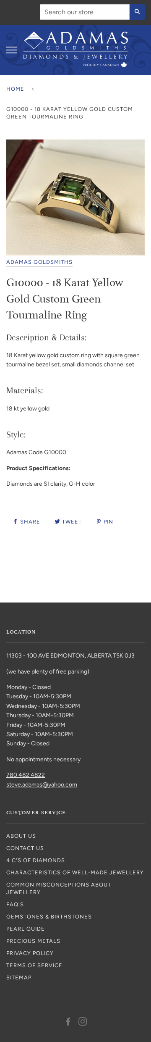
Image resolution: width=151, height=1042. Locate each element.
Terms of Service (34, 965)
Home (15, 89)
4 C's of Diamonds (35, 860)
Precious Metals (33, 941)
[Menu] (11, 50)
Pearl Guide (25, 929)
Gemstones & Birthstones (49, 916)
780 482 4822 (25, 775)
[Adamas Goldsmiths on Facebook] (68, 1023)
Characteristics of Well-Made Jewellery (75, 872)
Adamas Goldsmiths (39, 262)
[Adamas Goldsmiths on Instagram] (82, 1023)
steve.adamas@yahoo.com (41, 784)
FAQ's (15, 904)
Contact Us (25, 848)
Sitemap (18, 977)
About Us (21, 836)
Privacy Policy (30, 953)
